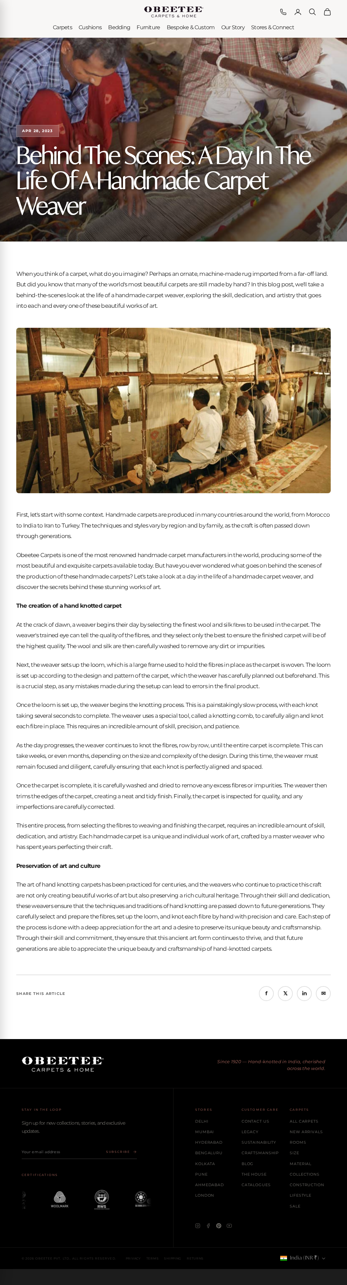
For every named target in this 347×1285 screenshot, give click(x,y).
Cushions (90, 27)
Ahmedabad (209, 1184)
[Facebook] (208, 1225)
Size (294, 1152)
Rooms (298, 1142)
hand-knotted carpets (242, 948)
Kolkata (205, 1163)
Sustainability (259, 1142)
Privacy (133, 1258)
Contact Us (255, 1121)
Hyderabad (209, 1142)
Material (300, 1163)
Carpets (62, 27)
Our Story (233, 27)
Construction (307, 1184)
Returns (195, 1258)
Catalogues (256, 1184)
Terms (152, 1258)
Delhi (201, 1121)
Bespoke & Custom (191, 27)
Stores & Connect (272, 27)
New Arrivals (306, 1131)
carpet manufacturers (197, 555)
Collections (305, 1174)
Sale (295, 1206)
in (304, 993)
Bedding (119, 27)
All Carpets (304, 1121)
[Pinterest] (218, 1225)
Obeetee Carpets (38, 555)
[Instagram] (197, 1225)
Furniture (148, 27)
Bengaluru (209, 1152)
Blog (248, 1163)
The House (254, 1174)
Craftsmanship (260, 1152)
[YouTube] (229, 1225)
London (204, 1195)
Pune (201, 1174)
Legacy (250, 1131)
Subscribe (118, 1152)
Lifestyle (300, 1195)
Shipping (172, 1258)
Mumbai (204, 1131)
